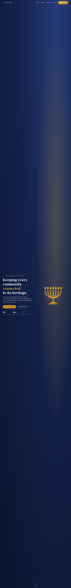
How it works (48, 2)
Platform (37, 2)
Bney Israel (8, 2)
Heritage (42, 2)
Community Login (63, 2)
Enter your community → (9, 306)
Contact (54, 2)
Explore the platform (22, 306)
